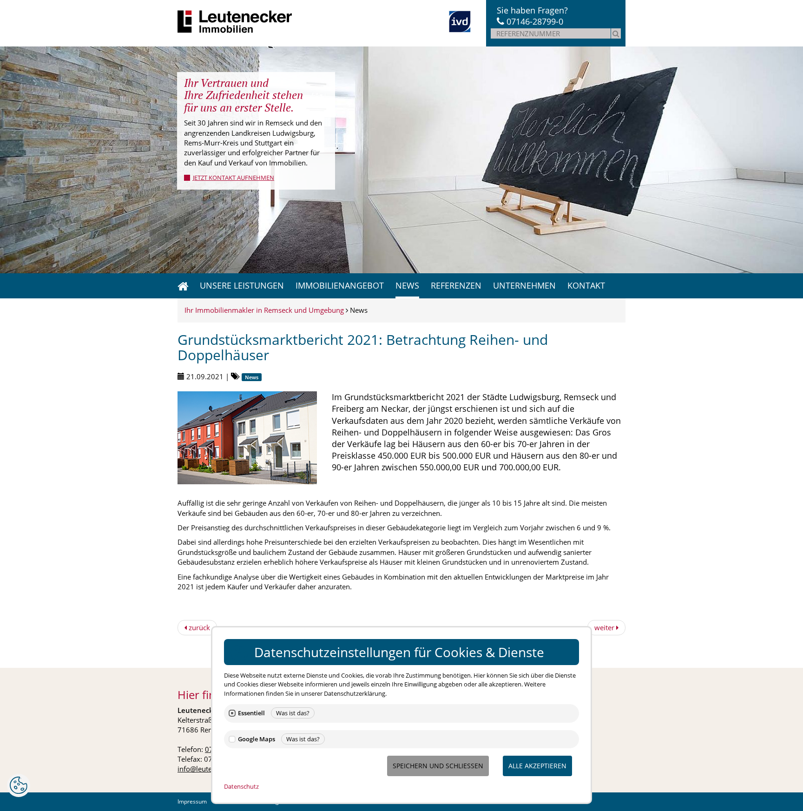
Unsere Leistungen (242, 285)
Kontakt (586, 285)
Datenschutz (241, 786)
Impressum (192, 801)
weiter (605, 627)
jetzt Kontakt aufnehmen (233, 177)
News (407, 285)
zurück (198, 627)
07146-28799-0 (535, 21)
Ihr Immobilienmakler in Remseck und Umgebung (264, 310)
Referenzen (456, 285)
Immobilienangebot (340, 285)
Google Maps (256, 739)
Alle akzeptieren (537, 765)
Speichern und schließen (438, 765)
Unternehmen (524, 285)
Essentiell (251, 713)
